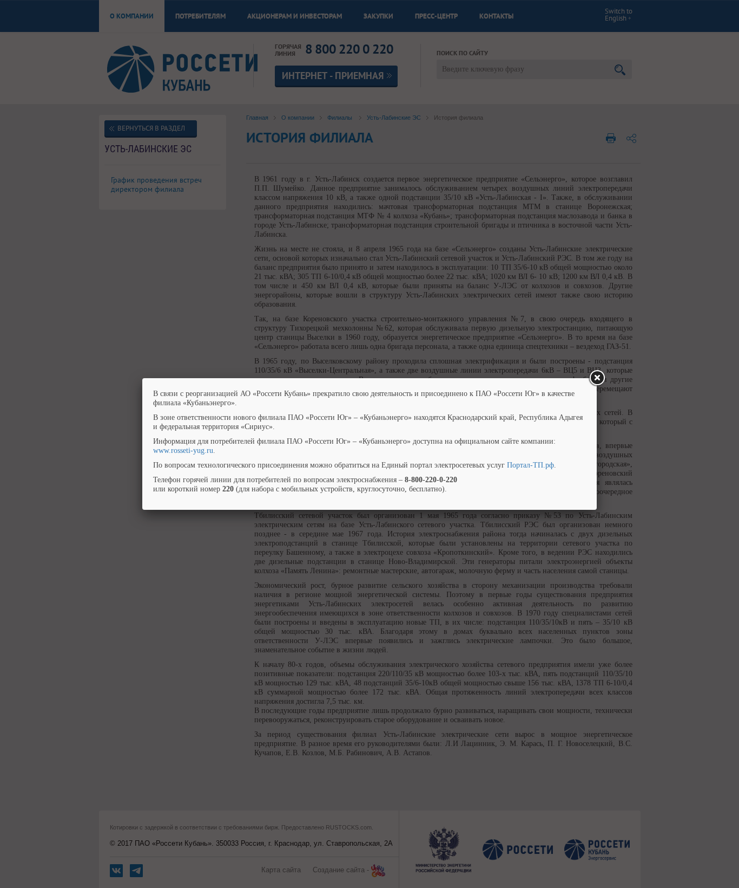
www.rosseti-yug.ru (183, 450)
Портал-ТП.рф (530, 465)
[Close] (596, 378)
